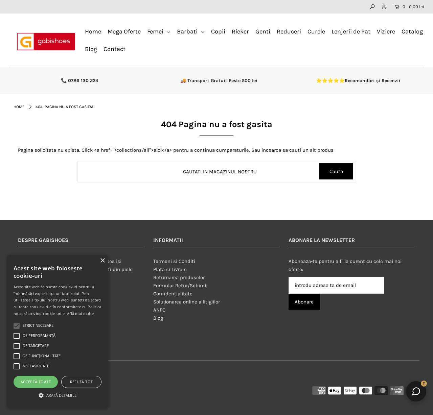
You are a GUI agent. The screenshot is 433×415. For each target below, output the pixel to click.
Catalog (412, 31)
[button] (57, 395)
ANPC (159, 310)
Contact (115, 49)
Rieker (240, 31)
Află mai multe (80, 313)
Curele (316, 31)
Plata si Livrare (170, 269)
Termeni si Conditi (174, 261)
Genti (262, 31)
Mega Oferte (124, 31)
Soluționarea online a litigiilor (186, 302)
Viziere (386, 31)
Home (93, 31)
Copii (218, 31)
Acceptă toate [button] (36, 381)
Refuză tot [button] (81, 381)
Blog (91, 49)
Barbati (188, 31)
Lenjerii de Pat (351, 31)
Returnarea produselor (179, 277)
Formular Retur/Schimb (180, 286)
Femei (156, 31)
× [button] (102, 260)
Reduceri (289, 31)
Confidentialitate (172, 294)
